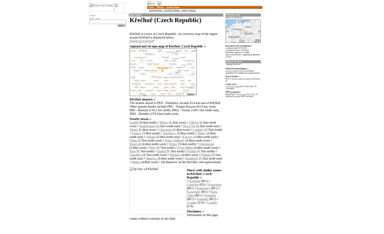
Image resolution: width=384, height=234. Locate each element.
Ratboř (161, 151)
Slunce (134, 129)
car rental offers (233, 86)
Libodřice (136, 155)
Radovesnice (148, 126)
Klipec (173, 144)
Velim (133, 140)
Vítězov (194, 122)
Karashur (210, 195)
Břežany (175, 155)
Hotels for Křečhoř (141, 41)
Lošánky (198, 129)
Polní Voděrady (175, 140)
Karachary (215, 184)
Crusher (192, 202)
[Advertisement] (282, 66)
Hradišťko (191, 158)
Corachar (193, 184)
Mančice (151, 158)
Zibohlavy (169, 133)
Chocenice (165, 129)
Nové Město (185, 147)
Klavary (188, 137)
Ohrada (151, 137)
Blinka (136, 162)
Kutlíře (134, 122)
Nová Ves (189, 126)
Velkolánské (206, 144)
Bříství (164, 122)
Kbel (133, 151)
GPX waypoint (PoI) (246, 94)
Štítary (202, 133)
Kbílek (192, 151)
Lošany (136, 133)
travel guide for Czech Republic (246, 78)
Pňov (152, 147)
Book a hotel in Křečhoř (236, 71)
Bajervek (135, 144)
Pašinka (206, 155)
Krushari (194, 181)
